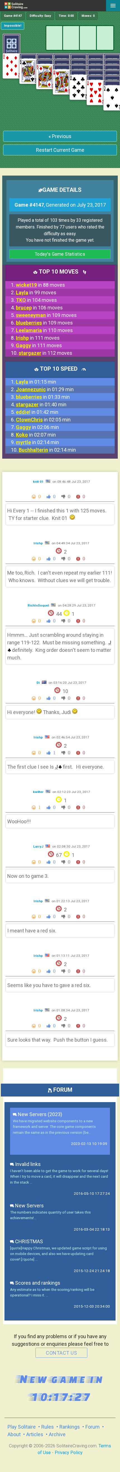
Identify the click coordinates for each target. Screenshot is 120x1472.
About (14, 1434)
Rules (47, 1427)
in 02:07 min (36, 435)
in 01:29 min (45, 389)
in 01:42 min (37, 412)
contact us (61, 1353)
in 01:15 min (36, 382)
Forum (92, 1427)
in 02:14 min (37, 442)
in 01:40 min (41, 404)
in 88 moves (40, 285)
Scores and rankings (37, 1283)
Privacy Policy (69, 1452)
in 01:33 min (43, 397)
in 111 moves (38, 338)
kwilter (38, 792)
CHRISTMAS (28, 1241)
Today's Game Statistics (60, 254)
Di (38, 683)
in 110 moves (44, 330)
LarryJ (38, 846)
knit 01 (38, 482)
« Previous (60, 136)
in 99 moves (36, 292)
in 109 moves (46, 315)
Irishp (38, 543)
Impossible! (12, 25)
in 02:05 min (43, 420)
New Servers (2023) (39, 1114)
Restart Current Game (60, 150)
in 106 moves (39, 308)
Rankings (69, 1427)
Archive (57, 1434)
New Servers (29, 1206)
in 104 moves (36, 300)
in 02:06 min (37, 427)
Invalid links (27, 1164)
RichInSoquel (39, 605)
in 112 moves (45, 353)
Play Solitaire (22, 1427)
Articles (34, 1434)
